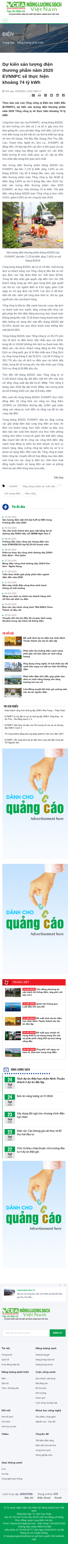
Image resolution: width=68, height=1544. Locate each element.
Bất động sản (42, 1383)
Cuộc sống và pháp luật (46, 1402)
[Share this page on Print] (39, 95)
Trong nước (7, 1354)
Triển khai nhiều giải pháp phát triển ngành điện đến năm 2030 (25, 575)
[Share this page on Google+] (45, 95)
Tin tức (6, 1348)
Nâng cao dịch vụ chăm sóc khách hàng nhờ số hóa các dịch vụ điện (26, 597)
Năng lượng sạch (20, 1069)
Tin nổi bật (8, 633)
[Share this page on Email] (33, 95)
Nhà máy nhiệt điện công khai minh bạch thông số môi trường (24, 586)
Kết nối (6, 1410)
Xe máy (5, 1473)
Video (5, 1433)
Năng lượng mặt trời (45, 1359)
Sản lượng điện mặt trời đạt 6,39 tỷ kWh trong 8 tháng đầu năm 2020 (27, 521)
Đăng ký (57, 1333)
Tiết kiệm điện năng (45, 1440)
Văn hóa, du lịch (9, 1426)
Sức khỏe (6, 1421)
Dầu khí (5, 1383)
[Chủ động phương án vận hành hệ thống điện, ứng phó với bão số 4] (13, 992)
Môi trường (41, 1393)
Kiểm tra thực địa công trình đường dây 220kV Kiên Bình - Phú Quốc (27, 554)
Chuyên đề (42, 1433)
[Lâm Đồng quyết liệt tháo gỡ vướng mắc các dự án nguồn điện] (13, 692)
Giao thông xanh (12, 1462)
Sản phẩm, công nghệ (46, 1416)
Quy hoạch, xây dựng (45, 1378)
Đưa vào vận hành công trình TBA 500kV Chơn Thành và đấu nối (27, 608)
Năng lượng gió (43, 1354)
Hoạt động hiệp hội (10, 1364)
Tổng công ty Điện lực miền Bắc (38, 486)
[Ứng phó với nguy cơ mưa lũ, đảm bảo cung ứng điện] (13, 1052)
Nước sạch (40, 1397)
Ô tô (4, 1469)
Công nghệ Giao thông (12, 1478)
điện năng (30, 493)
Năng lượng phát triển (30, 42)
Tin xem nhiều (11, 706)
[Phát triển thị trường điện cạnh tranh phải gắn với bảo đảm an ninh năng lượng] (13, 654)
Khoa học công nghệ (48, 1410)
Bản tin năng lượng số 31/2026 (35, 1096)
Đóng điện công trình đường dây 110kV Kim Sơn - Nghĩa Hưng (26, 565)
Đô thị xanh (41, 1388)
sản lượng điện (13, 493)
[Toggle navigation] (5, 20)
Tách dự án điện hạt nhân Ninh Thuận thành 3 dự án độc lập (41, 1080)
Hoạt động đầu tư (26, 1290)
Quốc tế (5, 1359)
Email (58, 1497)
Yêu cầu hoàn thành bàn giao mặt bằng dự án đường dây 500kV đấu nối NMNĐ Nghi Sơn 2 (27, 532)
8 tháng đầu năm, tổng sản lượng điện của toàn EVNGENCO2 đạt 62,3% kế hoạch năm (25, 543)
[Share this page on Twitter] (51, 95)
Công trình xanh (43, 1450)
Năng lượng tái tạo (44, 1364)
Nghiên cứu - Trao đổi (45, 1421)
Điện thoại (43, 1497)
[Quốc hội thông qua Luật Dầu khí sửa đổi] (13, 1007)
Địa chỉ (29, 1497)
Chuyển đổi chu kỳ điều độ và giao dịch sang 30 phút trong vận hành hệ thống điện (27, 619)
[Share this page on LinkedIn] (57, 95)
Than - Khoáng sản (10, 1388)
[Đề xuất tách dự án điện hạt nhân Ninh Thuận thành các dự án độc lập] (13, 641)
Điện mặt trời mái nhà (46, 1445)
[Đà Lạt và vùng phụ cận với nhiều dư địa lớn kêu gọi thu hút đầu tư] (9, 1294)
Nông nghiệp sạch (44, 1455)
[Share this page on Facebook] (63, 95)
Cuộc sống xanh (46, 1371)
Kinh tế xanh (7, 1416)
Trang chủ (8, 42)
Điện (4, 1378)
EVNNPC (13, 486)
